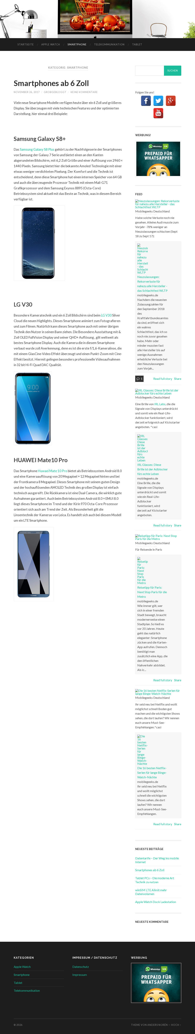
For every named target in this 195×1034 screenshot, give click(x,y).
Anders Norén (157, 1024)
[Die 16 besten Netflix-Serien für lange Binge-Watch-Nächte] (157, 693)
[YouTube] (158, 113)
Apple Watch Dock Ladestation (155, 902)
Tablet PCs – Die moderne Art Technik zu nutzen (154, 880)
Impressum (79, 974)
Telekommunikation (109, 44)
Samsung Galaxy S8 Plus (37, 149)
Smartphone (77, 44)
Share (177, 378)
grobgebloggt (55, 92)
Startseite (26, 44)
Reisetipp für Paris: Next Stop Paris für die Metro (152, 592)
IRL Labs (159, 404)
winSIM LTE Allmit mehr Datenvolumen (151, 892)
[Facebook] (146, 101)
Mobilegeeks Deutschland (152, 211)
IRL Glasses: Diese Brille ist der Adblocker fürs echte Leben (152, 469)
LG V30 (106, 315)
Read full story (162, 378)
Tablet (137, 44)
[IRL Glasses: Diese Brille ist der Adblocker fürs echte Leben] (157, 393)
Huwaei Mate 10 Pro (52, 471)
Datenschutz (80, 966)
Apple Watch (50, 44)
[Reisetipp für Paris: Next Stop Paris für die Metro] (157, 539)
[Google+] (171, 101)
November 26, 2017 (27, 92)
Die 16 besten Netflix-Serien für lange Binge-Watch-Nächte (152, 772)
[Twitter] (158, 101)
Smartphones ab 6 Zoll (51, 83)
